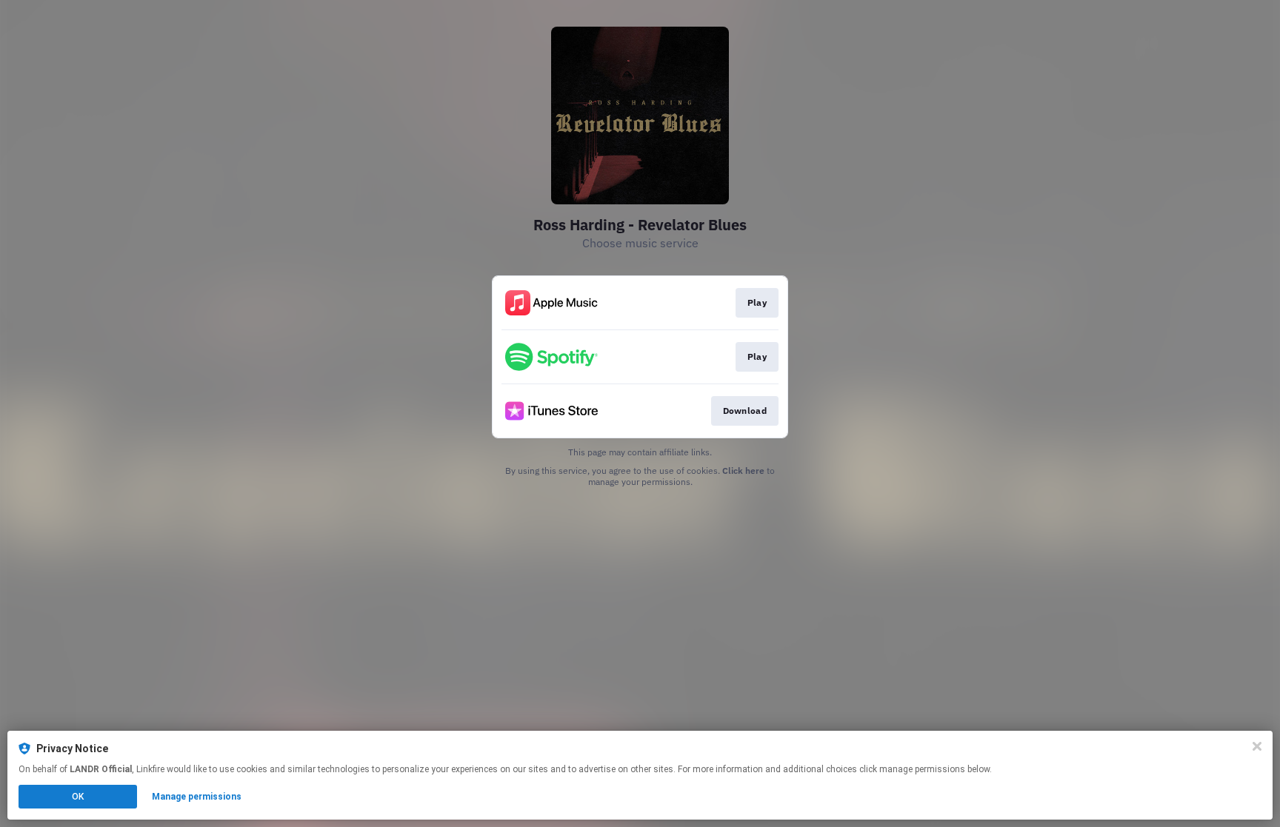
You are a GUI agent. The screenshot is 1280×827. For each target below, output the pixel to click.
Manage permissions (196, 796)
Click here (743, 470)
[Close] (1257, 746)
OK (78, 796)
